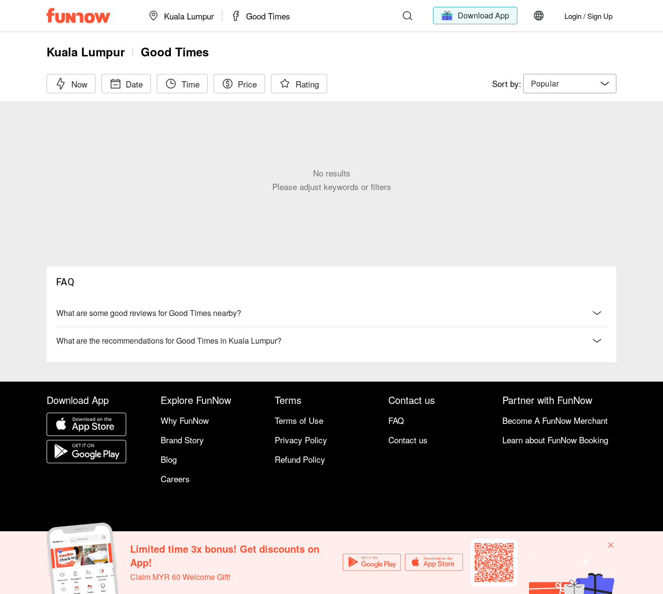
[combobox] (569, 83)
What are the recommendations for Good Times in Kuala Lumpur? (169, 340)
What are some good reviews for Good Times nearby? (148, 312)
